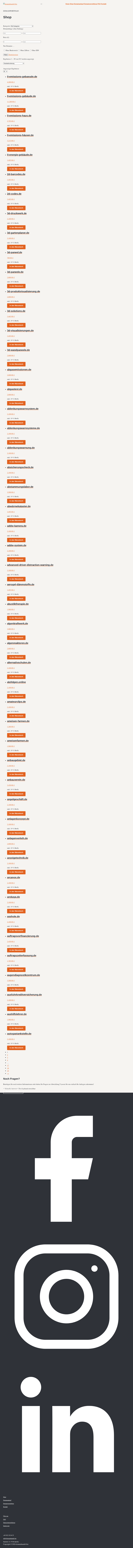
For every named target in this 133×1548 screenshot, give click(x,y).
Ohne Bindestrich (11, 50)
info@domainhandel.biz (9, 1538)
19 (8, 1071)
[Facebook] (66, 1232)
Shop (72, 4)
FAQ (99, 4)
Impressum (6, 1526)
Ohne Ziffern (25, 50)
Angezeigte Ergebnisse (11, 68)
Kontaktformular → (13, 1091)
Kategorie (6, 26)
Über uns (5, 1516)
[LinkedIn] (66, 1487)
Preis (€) (6, 37)
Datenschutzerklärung (9, 1523)
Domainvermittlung (90, 4)
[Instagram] (66, 1359)
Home (68, 4)
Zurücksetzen (13, 55)
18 (8, 1068)
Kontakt (103, 4)
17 (8, 1065)
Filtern (5, 55)
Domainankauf (79, 4)
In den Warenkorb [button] (16, 91)
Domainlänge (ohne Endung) (13, 29)
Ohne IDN (35, 50)
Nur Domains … (8, 46)
